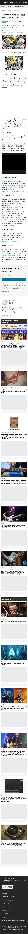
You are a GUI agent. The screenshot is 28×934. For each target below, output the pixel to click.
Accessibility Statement (8, 914)
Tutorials (4, 10)
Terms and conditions (7, 900)
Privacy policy (5, 903)
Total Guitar (11, 21)
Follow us (15, 52)
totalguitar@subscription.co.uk (12, 185)
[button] (2, 2)
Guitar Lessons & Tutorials (14, 10)
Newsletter (23, 52)
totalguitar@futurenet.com (10, 144)
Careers (4, 917)
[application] (14, 162)
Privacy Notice (22, 285)
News (3, 22)
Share (5, 52)
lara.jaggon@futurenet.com (10, 241)
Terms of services (20, 284)
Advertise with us (6, 910)
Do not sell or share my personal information (13, 920)
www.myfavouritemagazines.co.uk (13, 191)
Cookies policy (5, 907)
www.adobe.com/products (10, 207)
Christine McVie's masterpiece (16, 6)
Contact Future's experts (8, 896)
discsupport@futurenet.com (11, 211)
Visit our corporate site (14, 882)
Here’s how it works (18, 32)
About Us (4, 893)
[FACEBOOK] (10, 303)
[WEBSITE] (13, 303)
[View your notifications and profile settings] (16, 2)
